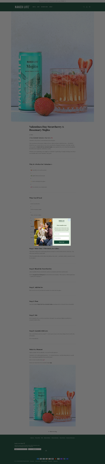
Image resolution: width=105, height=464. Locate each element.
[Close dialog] (69, 220)
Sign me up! (61, 242)
